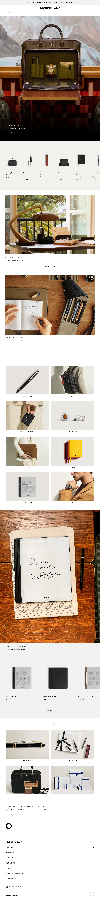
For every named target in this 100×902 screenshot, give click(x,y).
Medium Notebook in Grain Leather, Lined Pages (81, 175)
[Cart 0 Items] (92, 10)
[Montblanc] (50, 8)
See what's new (50, 347)
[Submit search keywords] (7, 12)
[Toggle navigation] (8, 8)
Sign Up (13, 815)
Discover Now (50, 266)
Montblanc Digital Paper (14, 696)
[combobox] (50, 13)
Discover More (50, 710)
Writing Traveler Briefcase (11, 174)
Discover (14, 133)
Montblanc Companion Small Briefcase (63, 175)
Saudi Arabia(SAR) (15, 887)
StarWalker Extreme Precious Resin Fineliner (29, 175)
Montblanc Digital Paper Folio (52, 696)
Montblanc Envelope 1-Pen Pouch (45, 175)
